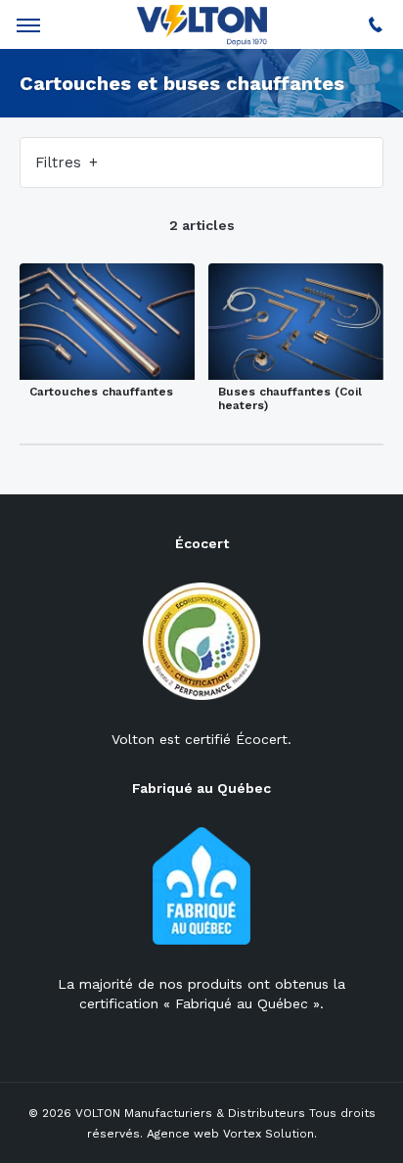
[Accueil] (202, 27)
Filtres (60, 162)
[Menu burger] (28, 25)
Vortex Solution (268, 1133)
